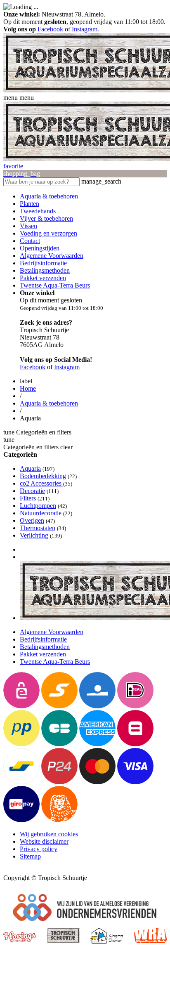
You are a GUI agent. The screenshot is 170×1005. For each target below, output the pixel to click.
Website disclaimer (44, 841)
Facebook (50, 29)
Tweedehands (38, 211)
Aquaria (30, 468)
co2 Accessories (41, 483)
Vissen (28, 225)
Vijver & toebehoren (46, 218)
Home (28, 388)
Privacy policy (38, 848)
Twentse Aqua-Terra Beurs (55, 285)
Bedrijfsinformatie (43, 263)
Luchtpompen (38, 505)
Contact (30, 240)
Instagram (84, 29)
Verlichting (34, 535)
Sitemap (30, 856)
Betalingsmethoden (45, 270)
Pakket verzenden (43, 277)
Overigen (32, 520)
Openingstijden (39, 248)
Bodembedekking (43, 475)
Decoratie (32, 490)
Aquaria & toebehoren (49, 196)
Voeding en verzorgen (48, 233)
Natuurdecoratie (40, 513)
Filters (28, 498)
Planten (29, 203)
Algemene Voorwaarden (51, 255)
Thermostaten (37, 527)
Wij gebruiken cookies (49, 834)
